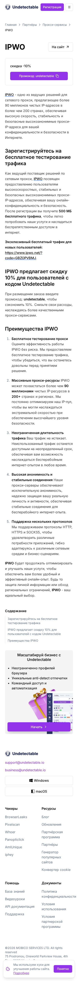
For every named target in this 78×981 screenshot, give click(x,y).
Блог (45, 817)
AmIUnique (13, 847)
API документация (20, 906)
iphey (9, 854)
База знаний (15, 891)
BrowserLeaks (16, 817)
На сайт (58, 47)
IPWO (9, 95)
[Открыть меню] (69, 7)
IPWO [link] (9, 30)
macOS (41, 791)
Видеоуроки (15, 899)
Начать (36, 727)
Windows (41, 780)
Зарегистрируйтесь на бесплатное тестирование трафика (32, 621)
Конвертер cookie (56, 870)
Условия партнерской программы (52, 921)
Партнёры (29, 24)
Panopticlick (14, 839)
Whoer (10, 832)
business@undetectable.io (25, 770)
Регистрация (52, 7)
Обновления (51, 824)
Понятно (63, 969)
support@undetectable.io (24, 762)
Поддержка (14, 914)
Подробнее (21, 973)
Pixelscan (12, 824)
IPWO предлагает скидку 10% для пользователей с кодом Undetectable (34, 632)
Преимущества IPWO (23, 640)
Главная (11, 24)
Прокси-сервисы (55, 24)
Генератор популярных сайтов (51, 857)
